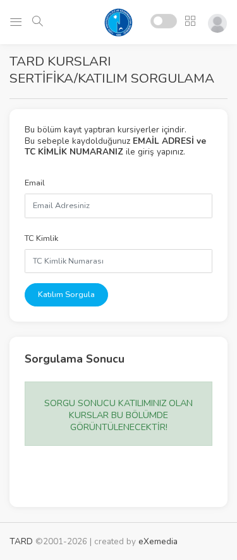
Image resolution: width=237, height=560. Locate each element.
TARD (21, 541)
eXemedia (158, 541)
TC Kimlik (41, 238)
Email (35, 183)
